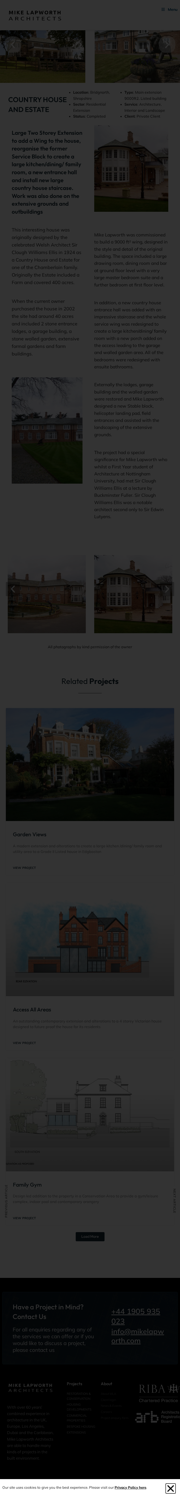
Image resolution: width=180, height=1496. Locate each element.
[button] (170, 1488)
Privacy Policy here (130, 1487)
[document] (90, 748)
